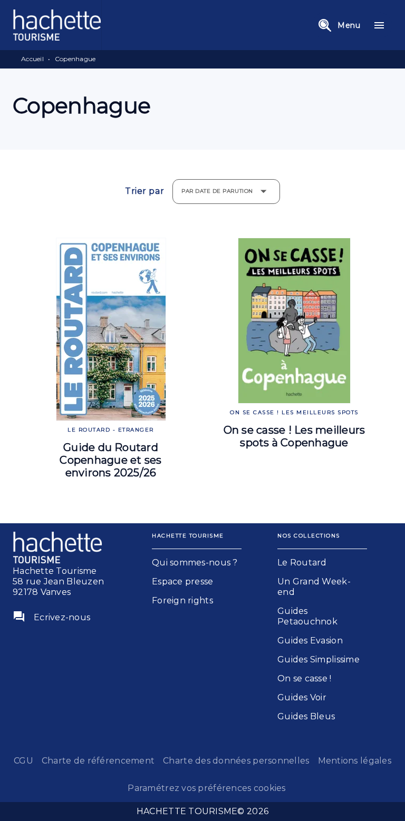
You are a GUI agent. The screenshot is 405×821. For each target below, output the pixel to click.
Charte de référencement (98, 761)
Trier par (144, 191)
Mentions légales (354, 761)
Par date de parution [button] (217, 191)
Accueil (32, 59)
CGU (23, 761)
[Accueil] (57, 25)
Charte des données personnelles (236, 761)
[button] (197, 562)
